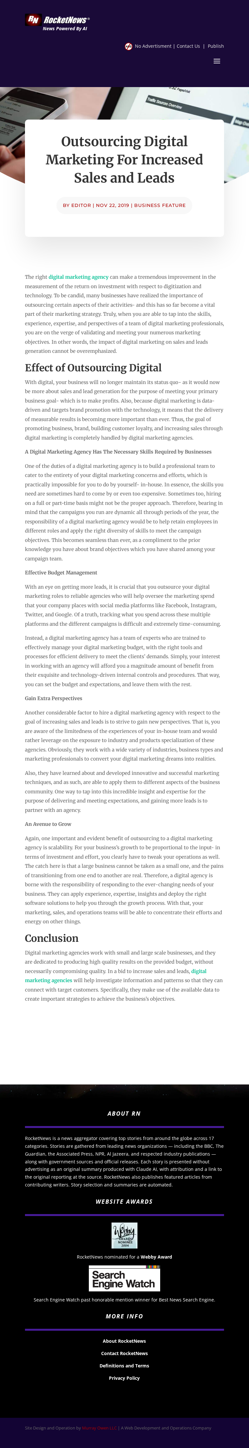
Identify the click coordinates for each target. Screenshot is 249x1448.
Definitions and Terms (124, 1366)
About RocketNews (124, 1341)
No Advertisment (153, 46)
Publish (216, 46)
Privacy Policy (124, 1378)
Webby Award (156, 1257)
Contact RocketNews (124, 1353)
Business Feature (160, 205)
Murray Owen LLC (99, 1428)
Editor (81, 205)
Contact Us (188, 46)
